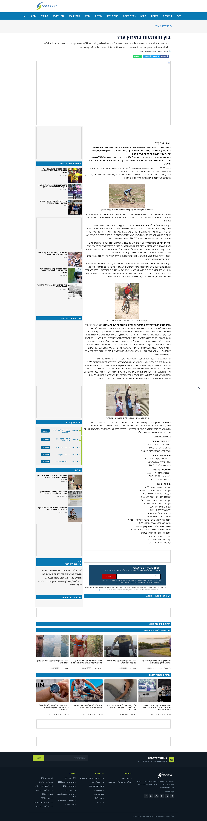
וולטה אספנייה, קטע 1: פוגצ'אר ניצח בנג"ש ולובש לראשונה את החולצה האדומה (53, 271)
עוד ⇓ (33, 16)
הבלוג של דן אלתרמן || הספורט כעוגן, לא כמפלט (53, 661)
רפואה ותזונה (129, 16)
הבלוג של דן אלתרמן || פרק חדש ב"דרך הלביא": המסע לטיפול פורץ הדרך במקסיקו (52, 477)
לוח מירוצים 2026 (47, 778)
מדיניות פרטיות (99, 790)
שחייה (143, 16)
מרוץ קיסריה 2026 (69, 786)
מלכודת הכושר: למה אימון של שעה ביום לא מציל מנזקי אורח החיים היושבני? (122, 707)
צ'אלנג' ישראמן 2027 (46, 782)
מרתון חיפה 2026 (47, 798)
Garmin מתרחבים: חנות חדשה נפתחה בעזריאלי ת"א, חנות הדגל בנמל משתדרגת (157, 707)
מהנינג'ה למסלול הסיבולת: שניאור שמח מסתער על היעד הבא (88, 706)
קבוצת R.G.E (99, 798)
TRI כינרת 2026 (70, 778)
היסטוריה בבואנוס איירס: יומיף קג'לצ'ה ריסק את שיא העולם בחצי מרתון (52, 186)
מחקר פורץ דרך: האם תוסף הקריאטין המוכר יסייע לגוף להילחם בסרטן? (53, 492)
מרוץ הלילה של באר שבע (44, 790)
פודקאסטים (74, 16)
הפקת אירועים (127, 778)
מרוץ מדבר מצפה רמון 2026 (43, 802)
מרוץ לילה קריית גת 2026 (67, 782)
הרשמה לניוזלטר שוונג (96, 786)
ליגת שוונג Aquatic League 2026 (66, 795)
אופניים (154, 16)
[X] (162, 796)
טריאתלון (167, 16)
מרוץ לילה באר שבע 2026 (44, 786)
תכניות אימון (112, 16)
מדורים (98, 16)
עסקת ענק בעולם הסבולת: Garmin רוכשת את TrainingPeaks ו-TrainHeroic (54, 707)
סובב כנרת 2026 (47, 794)
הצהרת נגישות (99, 794)
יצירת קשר (100, 802)
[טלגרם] (167, 796)
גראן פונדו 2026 (70, 790)
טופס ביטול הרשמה (97, 782)
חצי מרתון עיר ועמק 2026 (67, 800)
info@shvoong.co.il (102, 590)
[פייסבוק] (172, 796)
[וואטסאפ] (151, 796)
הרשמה (38, 758)
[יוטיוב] (156, 796)
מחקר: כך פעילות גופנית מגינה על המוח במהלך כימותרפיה (156, 661)
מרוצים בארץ (163, 26)
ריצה (179, 16)
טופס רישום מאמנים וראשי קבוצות (92, 778)
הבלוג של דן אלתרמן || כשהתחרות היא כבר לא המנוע (122, 661)
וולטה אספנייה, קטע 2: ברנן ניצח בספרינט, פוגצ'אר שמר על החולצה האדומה (54, 171)
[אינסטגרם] (146, 796)
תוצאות (44, 16)
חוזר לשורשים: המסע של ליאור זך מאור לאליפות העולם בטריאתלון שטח (87, 661)
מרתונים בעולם (70, 804)
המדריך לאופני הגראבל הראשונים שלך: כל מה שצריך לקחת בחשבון (52, 509)
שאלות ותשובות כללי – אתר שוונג (120, 782)
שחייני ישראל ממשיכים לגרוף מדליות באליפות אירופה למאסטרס (53, 202)
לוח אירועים (58, 16)
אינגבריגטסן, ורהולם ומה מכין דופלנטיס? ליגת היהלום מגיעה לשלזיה (52, 253)
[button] (164, 56)
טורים (87, 16)
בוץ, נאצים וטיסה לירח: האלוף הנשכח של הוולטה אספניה (52, 286)
